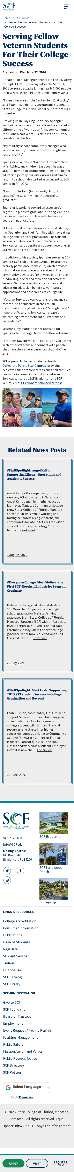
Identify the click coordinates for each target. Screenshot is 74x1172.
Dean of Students (16, 942)
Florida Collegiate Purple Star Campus (29, 363)
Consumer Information (20, 928)
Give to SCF (12, 1002)
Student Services (16, 956)
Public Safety (13, 1044)
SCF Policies (12, 1072)
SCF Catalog (12, 977)
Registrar (10, 949)
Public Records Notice (20, 1058)
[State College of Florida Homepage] (9, 6)
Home (6, 18)
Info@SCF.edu (12, 844)
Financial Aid (12, 970)
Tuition (8, 963)
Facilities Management (20, 1037)
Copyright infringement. (53, 1125)
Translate (25, 1097)
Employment (13, 1023)
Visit (37, 1163)
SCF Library (11, 984)
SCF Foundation (15, 1009)
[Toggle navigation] (66, 6)
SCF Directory (13, 1065)
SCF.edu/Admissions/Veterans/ (41, 383)
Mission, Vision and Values (23, 1051)
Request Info (60, 1163)
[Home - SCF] (19, 820)
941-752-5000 (12, 838)
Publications (12, 935)
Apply (13, 1163)
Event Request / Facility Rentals (27, 1030)
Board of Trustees (17, 1016)
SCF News (22, 18)
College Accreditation (19, 921)
